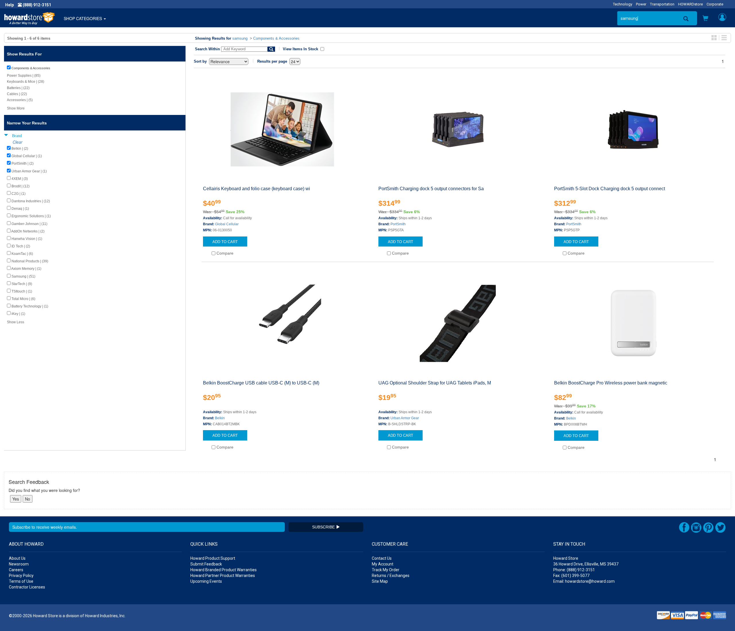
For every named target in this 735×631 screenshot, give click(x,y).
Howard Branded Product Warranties (223, 569)
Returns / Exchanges (390, 575)
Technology (622, 4)
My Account (382, 564)
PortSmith (398, 224)
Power (641, 4)
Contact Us (382, 558)
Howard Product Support (212, 558)
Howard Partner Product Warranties (222, 575)
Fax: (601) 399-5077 (571, 575)
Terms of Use (21, 581)
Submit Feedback (206, 564)
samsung (239, 38)
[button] (705, 18)
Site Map (380, 581)
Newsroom (19, 564)
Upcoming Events (206, 581)
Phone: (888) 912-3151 (574, 569)
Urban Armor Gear (404, 418)
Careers (16, 569)
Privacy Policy (21, 575)
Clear (17, 142)
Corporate (715, 4)
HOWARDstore (690, 4)
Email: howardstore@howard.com (584, 581)
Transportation (662, 4)
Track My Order (385, 569)
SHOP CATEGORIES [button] (83, 18)
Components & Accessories (276, 38)
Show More (16, 108)
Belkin (220, 418)
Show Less (15, 322)
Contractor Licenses (27, 587)
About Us (17, 558)
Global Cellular (227, 224)
